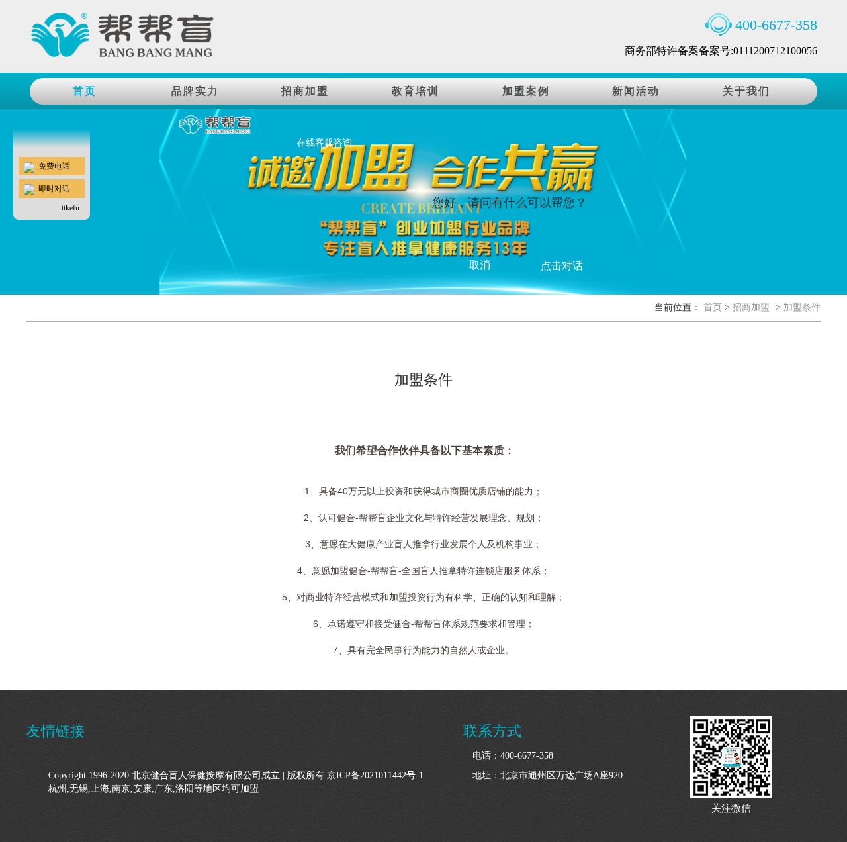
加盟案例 (526, 91)
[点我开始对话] (51, 90)
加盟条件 (802, 307)
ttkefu (70, 207)
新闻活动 (636, 91)
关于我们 (746, 91)
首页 (712, 307)
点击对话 (562, 265)
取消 (479, 265)
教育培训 (415, 91)
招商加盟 (305, 91)
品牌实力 (195, 91)
